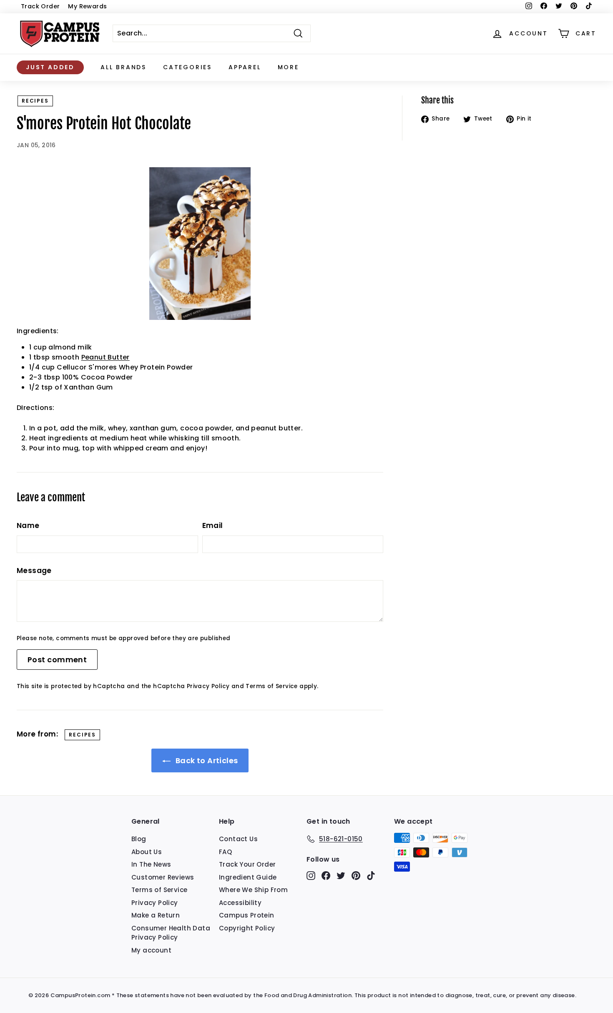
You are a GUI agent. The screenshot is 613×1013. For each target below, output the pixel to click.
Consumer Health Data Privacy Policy (170, 933)
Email (212, 525)
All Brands (123, 67)
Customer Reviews (162, 877)
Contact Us (238, 839)
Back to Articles (206, 760)
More (288, 67)
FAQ (225, 851)
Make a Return (155, 915)
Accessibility (240, 902)
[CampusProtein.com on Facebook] (326, 875)
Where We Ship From (253, 889)
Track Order (40, 6)
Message (34, 571)
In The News (151, 864)
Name (28, 525)
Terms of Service (271, 686)
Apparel (245, 67)
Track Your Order (247, 864)
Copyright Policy (247, 928)
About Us (146, 851)
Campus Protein (246, 915)
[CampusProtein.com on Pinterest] (356, 875)
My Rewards (87, 6)
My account (151, 950)
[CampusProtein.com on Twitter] (341, 875)
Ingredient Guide (247, 877)
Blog (138, 839)
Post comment (57, 659)
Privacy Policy (208, 686)
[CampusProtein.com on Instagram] (310, 875)
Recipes (35, 100)
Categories (187, 67)
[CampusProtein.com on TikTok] (371, 875)
